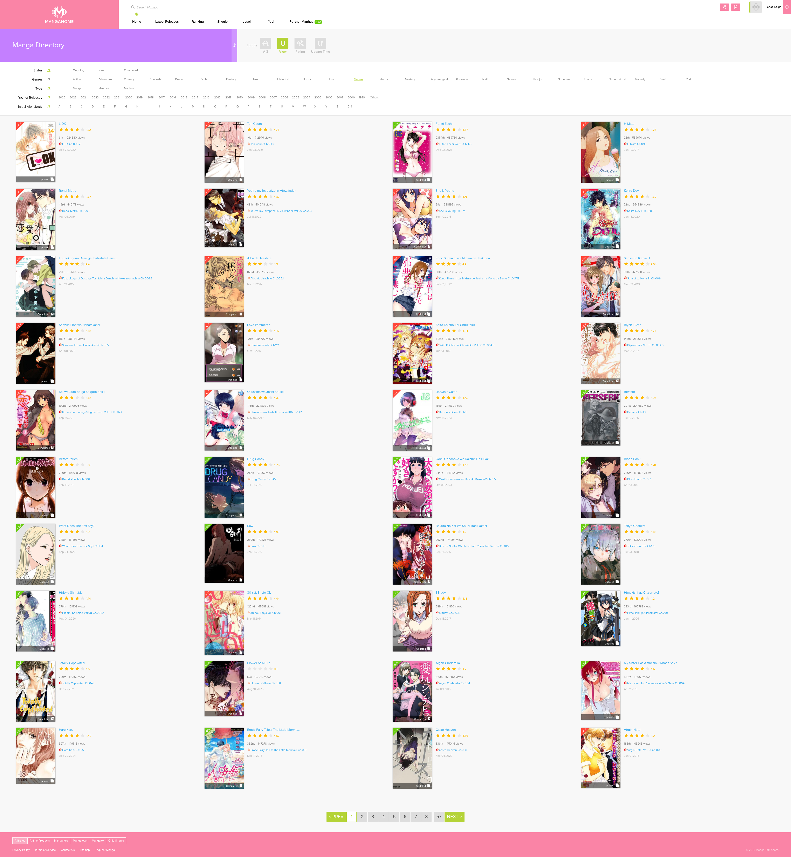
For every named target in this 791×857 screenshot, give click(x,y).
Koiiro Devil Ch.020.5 (640, 211)
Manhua (129, 88)
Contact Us (68, 850)
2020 (128, 97)
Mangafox (98, 840)
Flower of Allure (258, 663)
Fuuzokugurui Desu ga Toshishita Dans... (88, 258)
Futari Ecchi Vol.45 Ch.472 (455, 144)
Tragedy (640, 79)
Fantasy (231, 79)
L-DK (62, 123)
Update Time (320, 51)
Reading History (787, 7)
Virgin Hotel (632, 729)
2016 (173, 97)
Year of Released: (30, 97)
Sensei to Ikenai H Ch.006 (644, 278)
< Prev (336, 817)
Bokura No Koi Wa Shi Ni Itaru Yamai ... (463, 526)
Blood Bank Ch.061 (639, 479)
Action (77, 79)
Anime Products (40, 840)
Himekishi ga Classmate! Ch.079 (647, 613)
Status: (38, 70)
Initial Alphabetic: (30, 106)
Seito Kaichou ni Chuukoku (455, 325)
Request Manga (105, 850)
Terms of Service (45, 850)
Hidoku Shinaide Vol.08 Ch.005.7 (83, 613)
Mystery (410, 79)
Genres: (37, 79)
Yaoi (271, 21)
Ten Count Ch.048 (262, 144)
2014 (195, 97)
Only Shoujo (116, 840)
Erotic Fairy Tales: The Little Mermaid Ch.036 (278, 750)
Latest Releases (167, 21)
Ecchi (204, 79)
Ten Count (254, 123)
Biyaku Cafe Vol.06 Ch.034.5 (645, 345)
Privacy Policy (21, 850)
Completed (131, 70)
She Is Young (445, 190)
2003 (317, 97)
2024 (84, 97)
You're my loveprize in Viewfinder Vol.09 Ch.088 (281, 211)
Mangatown (80, 840)
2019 (139, 97)
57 (438, 817)
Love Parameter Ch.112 (264, 345)
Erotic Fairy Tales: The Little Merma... (273, 729)
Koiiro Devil (632, 190)
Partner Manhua (305, 21)
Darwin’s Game (446, 391)
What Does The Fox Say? (76, 526)
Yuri (688, 79)
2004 (306, 97)
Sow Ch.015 (257, 546)
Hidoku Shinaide (71, 592)
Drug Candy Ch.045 (263, 479)
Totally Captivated (72, 663)
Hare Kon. (66, 729)
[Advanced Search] (724, 7)
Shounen (564, 79)
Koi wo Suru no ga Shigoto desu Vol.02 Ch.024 (92, 412)
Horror (307, 79)
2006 (284, 97)
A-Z (265, 51)
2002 (328, 97)
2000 (351, 97)
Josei (247, 21)
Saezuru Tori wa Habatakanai (79, 325)
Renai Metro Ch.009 (75, 211)
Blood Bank (632, 459)
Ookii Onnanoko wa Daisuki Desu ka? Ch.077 (467, 479)
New (101, 70)
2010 (239, 97)
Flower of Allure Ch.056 (265, 683)
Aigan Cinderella (448, 663)
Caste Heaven (446, 729)
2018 (150, 97)
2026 (62, 97)
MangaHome (59, 14)
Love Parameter (258, 325)
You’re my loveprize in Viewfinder (271, 190)
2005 (295, 97)
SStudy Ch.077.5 (449, 613)
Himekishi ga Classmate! (641, 592)
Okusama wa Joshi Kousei (265, 391)
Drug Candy (255, 459)
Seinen (511, 79)
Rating (300, 51)
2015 (184, 97)
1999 (362, 97)
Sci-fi (485, 79)
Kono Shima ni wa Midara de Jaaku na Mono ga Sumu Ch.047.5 (479, 278)
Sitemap (85, 850)
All (48, 70)
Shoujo (222, 21)
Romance (462, 79)
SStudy (441, 592)
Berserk (629, 391)
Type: (39, 88)
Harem (256, 79)
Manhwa (103, 88)
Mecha (383, 79)
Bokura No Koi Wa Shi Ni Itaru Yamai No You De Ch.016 (474, 546)
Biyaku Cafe (632, 325)
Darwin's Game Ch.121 (453, 412)
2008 (262, 97)
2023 (95, 97)
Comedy (129, 79)
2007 (273, 97)
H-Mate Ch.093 (636, 144)
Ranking (198, 21)
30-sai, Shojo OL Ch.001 (265, 613)
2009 (251, 97)
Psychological (439, 79)
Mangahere (61, 840)
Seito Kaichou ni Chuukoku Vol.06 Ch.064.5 (466, 345)
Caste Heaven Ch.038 (453, 750)
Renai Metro (67, 190)
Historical (283, 79)
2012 (217, 97)
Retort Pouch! (68, 459)
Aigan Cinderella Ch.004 (454, 683)
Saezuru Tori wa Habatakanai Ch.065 (85, 345)
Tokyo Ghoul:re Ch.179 (641, 546)
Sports (588, 79)
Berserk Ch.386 (637, 412)
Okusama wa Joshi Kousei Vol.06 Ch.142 (276, 412)
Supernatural (617, 79)
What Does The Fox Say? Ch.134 (82, 546)
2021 (117, 97)
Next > (454, 817)
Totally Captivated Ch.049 (78, 683)
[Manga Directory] (735, 7)
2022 (106, 97)
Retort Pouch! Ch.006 (76, 479)
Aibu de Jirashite (259, 258)
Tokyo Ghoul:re (635, 526)
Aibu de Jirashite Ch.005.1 (267, 278)
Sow (250, 526)
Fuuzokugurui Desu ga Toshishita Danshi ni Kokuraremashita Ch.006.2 (107, 278)
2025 (73, 97)
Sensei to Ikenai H (637, 258)
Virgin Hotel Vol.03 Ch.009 (644, 750)
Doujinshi (155, 79)
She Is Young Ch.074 (452, 211)
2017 (162, 97)
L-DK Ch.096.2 (71, 144)
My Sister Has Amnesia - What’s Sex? (650, 663)
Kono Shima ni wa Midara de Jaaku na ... (464, 258)
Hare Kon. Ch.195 (73, 750)
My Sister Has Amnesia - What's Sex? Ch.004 (656, 683)
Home (136, 21)
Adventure (105, 79)
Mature (358, 79)
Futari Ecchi (444, 123)
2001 (340, 97)
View (283, 51)
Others (374, 97)
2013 (206, 97)
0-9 (350, 106)
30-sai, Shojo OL (259, 592)
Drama (179, 79)
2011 (228, 97)
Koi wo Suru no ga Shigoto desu (82, 391)
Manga (77, 88)
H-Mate (629, 123)
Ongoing (78, 70)
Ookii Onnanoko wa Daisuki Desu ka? (462, 459)
